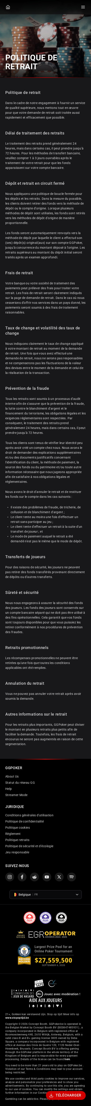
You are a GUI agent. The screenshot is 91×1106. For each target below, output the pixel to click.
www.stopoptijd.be (17, 1017)
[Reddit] (34, 877)
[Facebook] (22, 877)
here (67, 1059)
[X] (59, 877)
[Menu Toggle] (83, 7)
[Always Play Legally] (52, 983)
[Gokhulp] (45, 1002)
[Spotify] (71, 877)
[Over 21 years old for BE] (58, 994)
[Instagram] (9, 877)
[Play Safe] (39, 983)
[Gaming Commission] (22, 994)
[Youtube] (46, 877)
